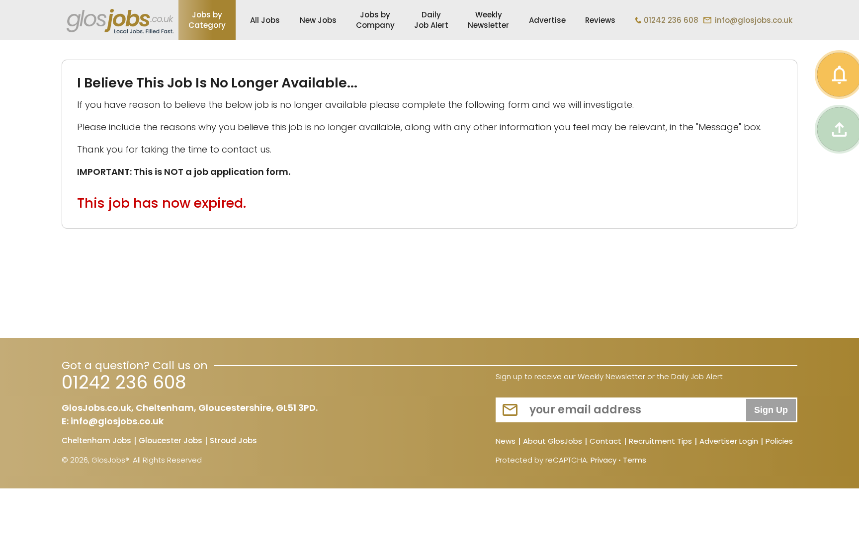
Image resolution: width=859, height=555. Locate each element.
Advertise (547, 20)
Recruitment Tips (660, 441)
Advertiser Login (728, 441)
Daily (431, 19)
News (505, 441)
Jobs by (207, 19)
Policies (779, 441)
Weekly (488, 19)
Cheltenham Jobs (96, 441)
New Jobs (318, 20)
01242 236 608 (671, 20)
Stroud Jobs (233, 441)
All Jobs (265, 20)
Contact (605, 441)
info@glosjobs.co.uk (753, 20)
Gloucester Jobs (170, 441)
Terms (634, 460)
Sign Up (771, 410)
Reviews (600, 20)
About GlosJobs (552, 441)
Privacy (603, 460)
